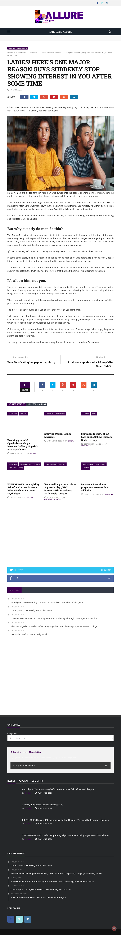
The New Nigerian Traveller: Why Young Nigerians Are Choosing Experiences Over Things (65, 835)
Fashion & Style (26, 464)
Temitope (109, 494)
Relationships (22, 48)
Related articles (17, 404)
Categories (12, 733)
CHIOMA (33, 453)
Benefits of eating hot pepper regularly (31, 362)
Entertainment (51, 464)
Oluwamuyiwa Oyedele (54, 499)
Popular (23, 780)
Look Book (12, 468)
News (94, 414)
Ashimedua (86, 446)
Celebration (13, 414)
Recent (11, 780)
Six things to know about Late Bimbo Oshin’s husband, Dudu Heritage (97, 436)
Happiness (49, 414)
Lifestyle (12, 48)
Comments (38, 780)
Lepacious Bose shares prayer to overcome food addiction (94, 487)
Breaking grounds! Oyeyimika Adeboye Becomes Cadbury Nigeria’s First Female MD (22, 445)
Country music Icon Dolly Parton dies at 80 (26, 39)
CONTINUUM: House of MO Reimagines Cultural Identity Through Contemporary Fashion (65, 820)
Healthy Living (100, 464)
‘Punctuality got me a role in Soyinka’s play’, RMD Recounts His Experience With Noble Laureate (60, 489)
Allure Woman (88, 464)
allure (30, 497)
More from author (36, 404)
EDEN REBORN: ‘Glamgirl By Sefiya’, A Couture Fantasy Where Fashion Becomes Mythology (23, 489)
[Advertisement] (60, 540)
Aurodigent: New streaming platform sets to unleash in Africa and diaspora (41, 36)
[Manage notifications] (114, 928)
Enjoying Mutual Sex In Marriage (57, 435)
